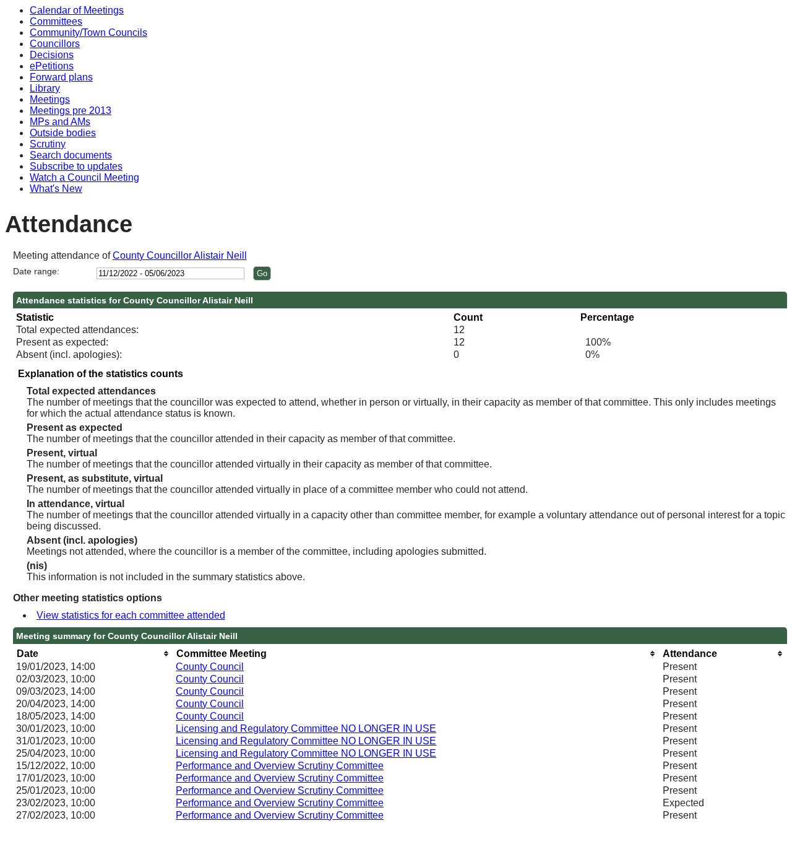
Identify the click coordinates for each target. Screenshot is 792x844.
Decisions (52, 55)
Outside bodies (63, 133)
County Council (210, 666)
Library (45, 88)
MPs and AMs (60, 121)
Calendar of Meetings (77, 10)
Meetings (50, 99)
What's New (56, 188)
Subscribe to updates (76, 166)
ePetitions (52, 66)
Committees (56, 21)
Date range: (36, 271)
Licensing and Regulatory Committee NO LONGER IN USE (306, 728)
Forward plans (61, 77)
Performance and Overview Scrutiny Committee (280, 765)
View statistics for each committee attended (131, 615)
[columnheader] (93, 653)
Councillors (55, 43)
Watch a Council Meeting (84, 177)
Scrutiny (48, 144)
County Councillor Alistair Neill (180, 255)
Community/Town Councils (88, 32)
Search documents (71, 155)
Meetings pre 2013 (70, 110)
